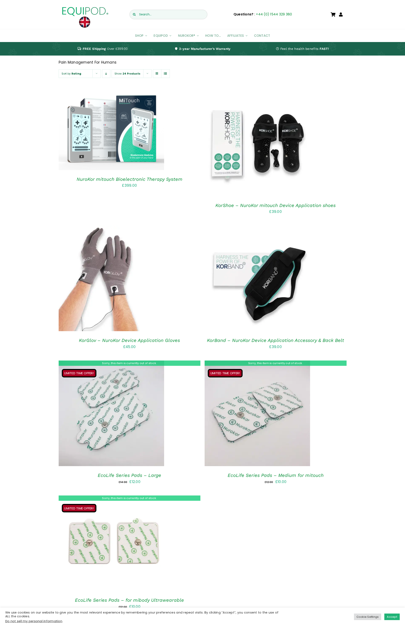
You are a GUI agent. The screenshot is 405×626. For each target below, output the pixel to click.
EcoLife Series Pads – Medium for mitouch (276, 475)
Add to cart (99, 131)
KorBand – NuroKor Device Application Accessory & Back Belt (275, 340)
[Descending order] (106, 73)
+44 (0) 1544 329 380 (274, 14)
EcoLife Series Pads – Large (129, 475)
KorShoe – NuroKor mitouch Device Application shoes (275, 205)
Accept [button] (392, 617)
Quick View (124, 131)
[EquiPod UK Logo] (84, 8)
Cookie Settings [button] (367, 617)
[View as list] (165, 73)
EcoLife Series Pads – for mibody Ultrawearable (129, 600)
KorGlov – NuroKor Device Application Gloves (129, 340)
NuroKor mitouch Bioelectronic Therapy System (129, 179)
